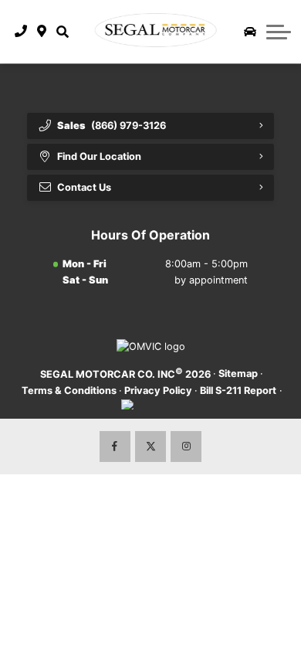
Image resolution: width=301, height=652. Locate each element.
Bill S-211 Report (238, 390)
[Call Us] (21, 31)
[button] (62, 31)
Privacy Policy (158, 390)
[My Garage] (250, 31)
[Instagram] (186, 446)
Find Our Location (99, 156)
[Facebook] (115, 446)
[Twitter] (150, 446)
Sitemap (238, 373)
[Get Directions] (42, 31)
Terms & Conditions (69, 390)
